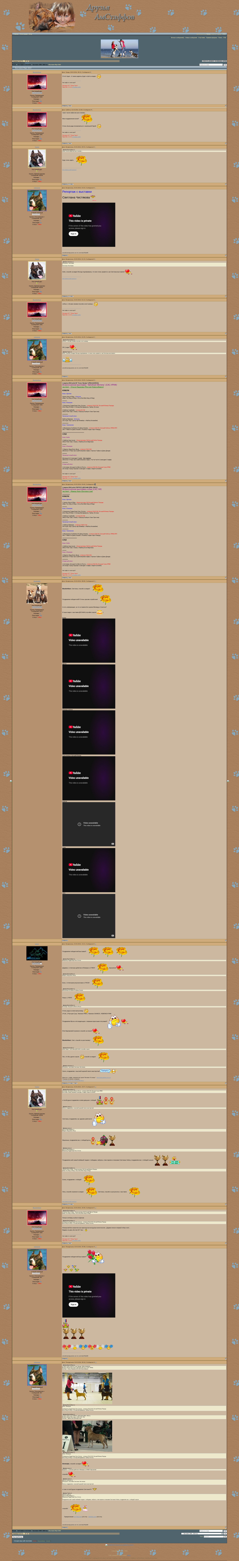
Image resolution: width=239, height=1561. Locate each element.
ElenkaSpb (37, 581)
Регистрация (24, 34)
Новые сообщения (191, 37)
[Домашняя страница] (70, 106)
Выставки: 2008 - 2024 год (40, 64)
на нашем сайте (76, 87)
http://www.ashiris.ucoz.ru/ (104, 1077)
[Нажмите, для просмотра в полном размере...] (87, 1403)
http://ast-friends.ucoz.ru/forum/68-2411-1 (73, 1080)
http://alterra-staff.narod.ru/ (69, 169)
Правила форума (211, 37)
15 (95, 1362)
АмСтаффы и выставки (24, 64)
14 (95, 1246)
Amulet (27, 63)
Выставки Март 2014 (55, 64)
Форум (14, 64)
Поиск (220, 37)
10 (95, 581)
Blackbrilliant (37, 72)
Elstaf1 (48, 1541)
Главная (16, 34)
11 (95, 944)
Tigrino (37, 147)
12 (95, 1087)
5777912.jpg (77, 1516)
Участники (201, 37)
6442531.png (92, 1516)
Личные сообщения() (177, 37)
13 (95, 1207)
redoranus (37, 187)
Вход (30, 34)
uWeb (128, 1555)
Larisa (37, 944)
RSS (224, 34)
